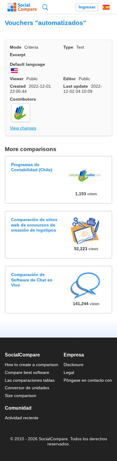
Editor (69, 78)
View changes (23, 128)
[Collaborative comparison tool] (22, 7)
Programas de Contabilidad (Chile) (31, 167)
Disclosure (73, 364)
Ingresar (87, 7)
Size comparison (20, 395)
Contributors (23, 99)
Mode (15, 47)
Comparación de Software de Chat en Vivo (31, 279)
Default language (27, 64)
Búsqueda (45, 7)
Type (68, 47)
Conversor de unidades (27, 387)
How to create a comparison (31, 364)
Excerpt (18, 54)
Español (106, 7)
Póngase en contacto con (88, 380)
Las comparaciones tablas (30, 380)
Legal (69, 372)
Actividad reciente (21, 417)
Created (18, 86)
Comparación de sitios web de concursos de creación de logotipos (34, 224)
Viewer (16, 78)
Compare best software (27, 372)
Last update (75, 86)
